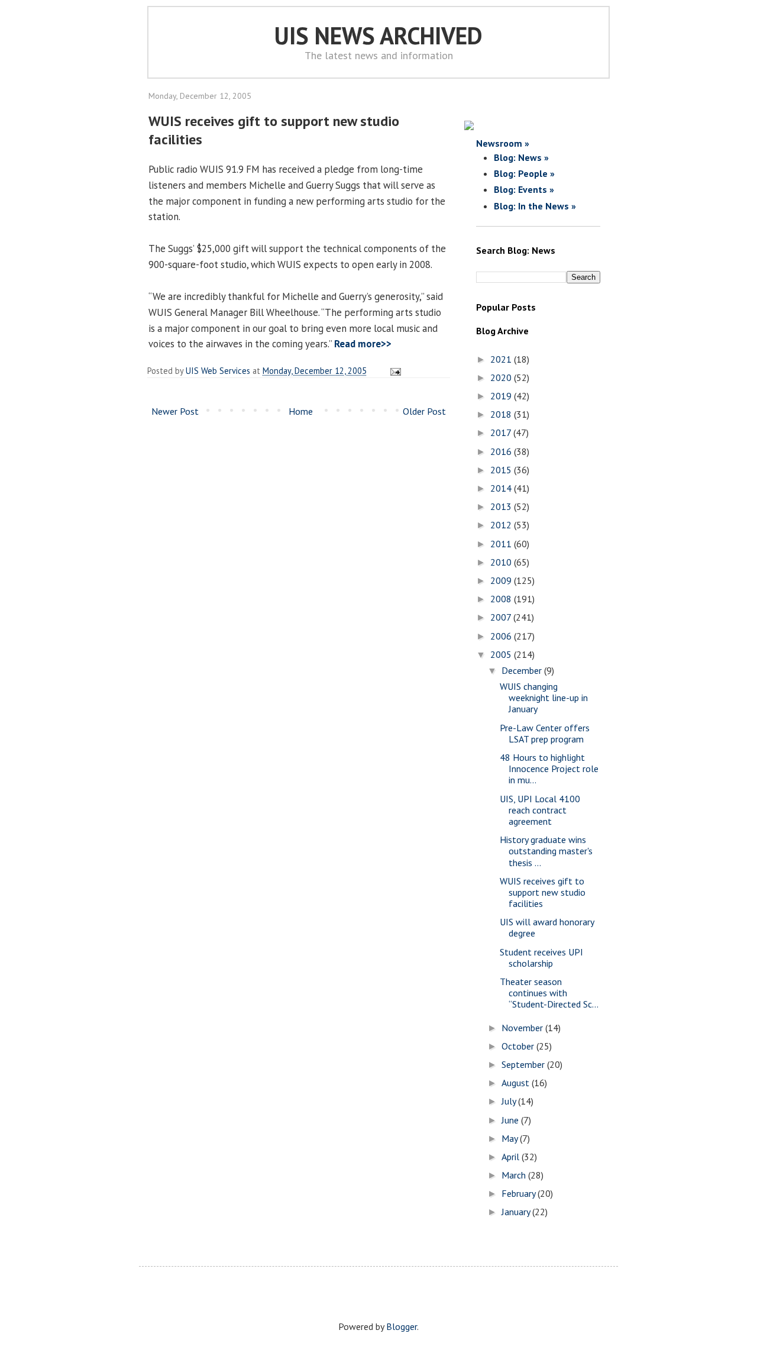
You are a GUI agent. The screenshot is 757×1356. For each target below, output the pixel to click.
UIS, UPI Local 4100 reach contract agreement (540, 810)
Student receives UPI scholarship (541, 957)
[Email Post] (393, 370)
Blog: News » (521, 157)
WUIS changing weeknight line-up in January (544, 697)
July (510, 1101)
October (519, 1046)
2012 (502, 525)
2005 (502, 654)
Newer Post (175, 411)
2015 (502, 470)
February (520, 1193)
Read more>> (363, 343)
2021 (502, 359)
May (511, 1138)
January (517, 1212)
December (523, 670)
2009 (502, 580)
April (512, 1157)
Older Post (424, 411)
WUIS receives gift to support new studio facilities (542, 892)
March (515, 1175)
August (517, 1083)
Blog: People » (524, 173)
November (523, 1028)
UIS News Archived (378, 35)
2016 (502, 451)
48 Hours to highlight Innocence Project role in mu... (549, 768)
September (524, 1064)
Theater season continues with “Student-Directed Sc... (549, 993)
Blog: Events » (524, 189)
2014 (502, 488)
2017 (501, 432)
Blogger (401, 1326)
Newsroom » (502, 143)
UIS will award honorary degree (547, 927)
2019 (502, 396)
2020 (502, 377)
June (511, 1120)
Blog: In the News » (535, 206)
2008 (502, 599)
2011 (502, 544)
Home (301, 411)
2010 (502, 562)
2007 (501, 617)
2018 (502, 414)
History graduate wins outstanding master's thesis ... (546, 851)
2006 (502, 636)
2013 (502, 506)
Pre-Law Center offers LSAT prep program (545, 733)
